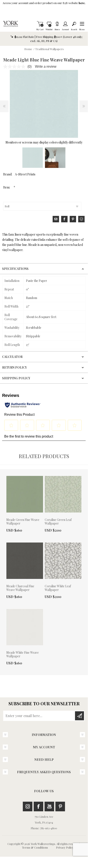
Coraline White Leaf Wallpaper (58, 588)
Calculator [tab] (12, 357)
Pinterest (60, 806)
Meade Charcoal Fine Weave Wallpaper (20, 588)
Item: (7, 187)
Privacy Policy (65, 847)
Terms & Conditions (35, 847)
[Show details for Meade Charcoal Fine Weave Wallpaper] (24, 560)
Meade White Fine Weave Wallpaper (22, 654)
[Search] (74, 23)
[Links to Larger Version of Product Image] (44, 104)
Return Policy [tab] (14, 367)
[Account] (65, 23)
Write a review (45, 66)
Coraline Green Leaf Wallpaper (58, 521)
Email (56, 219)
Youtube (49, 806)
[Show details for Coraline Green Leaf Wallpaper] (63, 494)
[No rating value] (15, 66)
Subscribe (79, 715)
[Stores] (57, 23)
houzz (81, 219)
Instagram (27, 806)
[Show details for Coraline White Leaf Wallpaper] (63, 560)
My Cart (39, 23)
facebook (64, 219)
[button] (82, 23)
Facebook (38, 806)
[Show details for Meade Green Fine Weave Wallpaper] (24, 494)
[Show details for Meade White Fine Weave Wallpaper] (24, 627)
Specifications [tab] (15, 269)
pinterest (73, 219)
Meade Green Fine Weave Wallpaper (22, 521)
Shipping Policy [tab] (16, 378)
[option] (32, 157)
